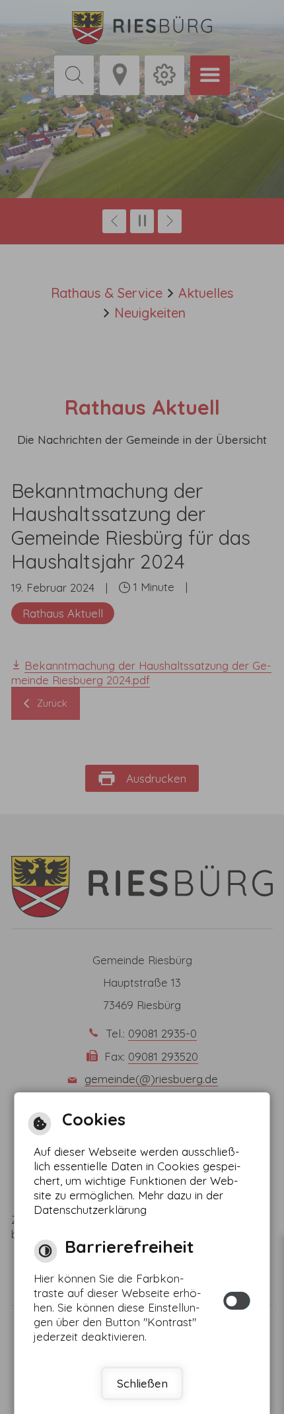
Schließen (142, 1383)
